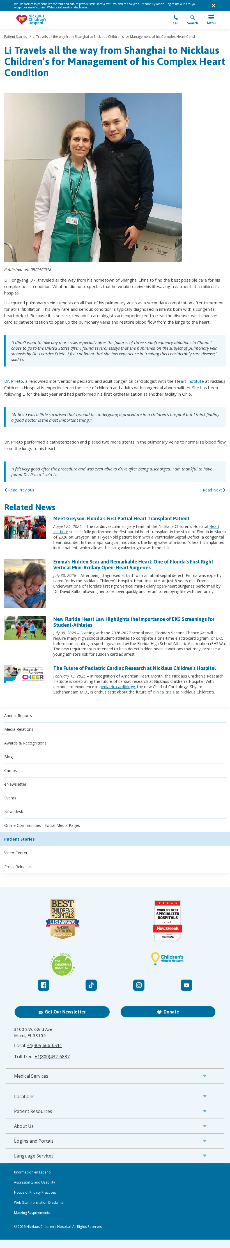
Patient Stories (15, 36)
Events (10, 798)
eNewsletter (15, 784)
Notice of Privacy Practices (35, 1192)
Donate (171, 1011)
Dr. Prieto (13, 381)
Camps (10, 770)
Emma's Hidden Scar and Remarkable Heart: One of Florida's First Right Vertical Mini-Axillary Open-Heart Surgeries (133, 564)
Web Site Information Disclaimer (39, 1202)
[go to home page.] (64, 20)
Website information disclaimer (67, 7)
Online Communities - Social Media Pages (42, 825)
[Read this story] (25, 527)
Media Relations (18, 729)
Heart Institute (189, 381)
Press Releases (18, 866)
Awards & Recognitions (25, 743)
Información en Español (33, 1172)
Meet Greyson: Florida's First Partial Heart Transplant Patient (121, 518)
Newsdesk (13, 811)
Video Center (15, 852)
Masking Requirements (32, 1212)
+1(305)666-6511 (44, 1045)
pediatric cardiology (117, 686)
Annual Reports (18, 715)
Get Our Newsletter (65, 1011)
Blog (8, 756)
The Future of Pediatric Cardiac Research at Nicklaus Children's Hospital (134, 668)
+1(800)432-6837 (52, 1057)
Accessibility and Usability (34, 1182)
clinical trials (163, 692)
